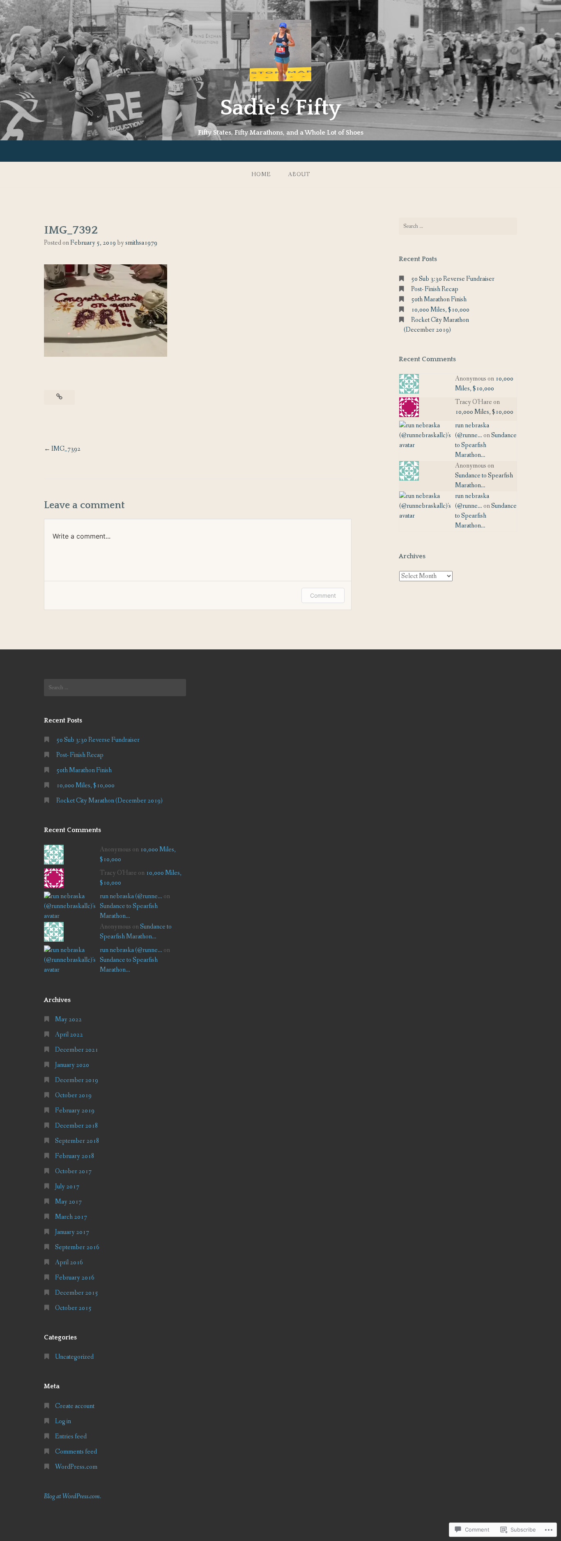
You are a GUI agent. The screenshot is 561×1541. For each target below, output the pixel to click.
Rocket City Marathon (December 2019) (109, 800)
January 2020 (72, 1065)
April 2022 (69, 1034)
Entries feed (71, 1436)
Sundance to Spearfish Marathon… (486, 445)
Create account (74, 1406)
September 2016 (77, 1247)
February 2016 (74, 1277)
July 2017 (67, 1186)
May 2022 (68, 1019)
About (299, 174)
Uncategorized (74, 1357)
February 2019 (74, 1110)
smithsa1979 (141, 242)
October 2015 (73, 1308)
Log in (63, 1421)
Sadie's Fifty (280, 108)
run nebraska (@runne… (131, 896)
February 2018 (74, 1156)
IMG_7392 (65, 449)
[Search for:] (458, 226)
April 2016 (69, 1262)
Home (261, 174)
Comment (323, 595)
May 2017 (68, 1201)
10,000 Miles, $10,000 (440, 309)
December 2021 (76, 1050)
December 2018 (76, 1125)
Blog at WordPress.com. (72, 1496)
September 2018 (77, 1141)
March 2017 (71, 1217)
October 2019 (73, 1095)
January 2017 (72, 1232)
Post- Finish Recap (434, 289)
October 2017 (73, 1171)
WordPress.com (76, 1467)
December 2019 (76, 1080)
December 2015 (76, 1293)
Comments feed (76, 1451)
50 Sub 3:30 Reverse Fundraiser (452, 279)
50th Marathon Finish (439, 299)
